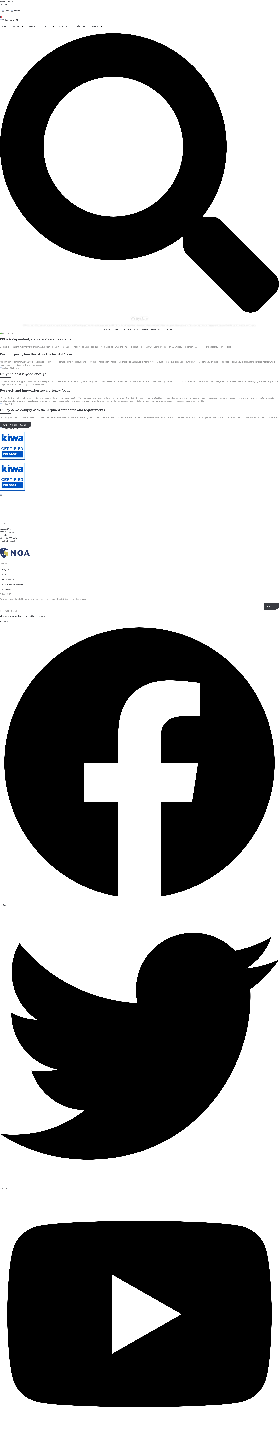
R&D (117, 329)
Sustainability (129, 329)
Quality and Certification (150, 329)
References (170, 329)
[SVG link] (139, 17)
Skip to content (6, 1)
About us (81, 26)
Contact (96, 26)
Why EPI (106, 329)
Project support (66, 26)
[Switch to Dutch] (5, 10)
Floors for (32, 26)
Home (5, 26)
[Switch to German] (15, 10)
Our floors (16, 26)
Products (47, 26)
